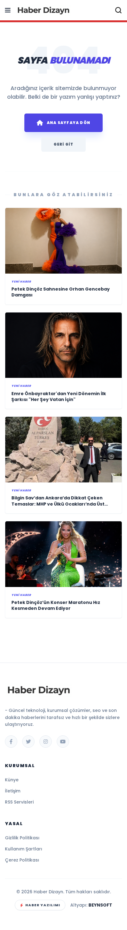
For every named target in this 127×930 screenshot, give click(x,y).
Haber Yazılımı (42, 905)
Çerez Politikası (22, 860)
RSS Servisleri (19, 802)
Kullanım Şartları (23, 849)
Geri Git (64, 144)
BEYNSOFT (100, 905)
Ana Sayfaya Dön (68, 122)
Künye (11, 780)
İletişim (12, 791)
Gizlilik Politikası (22, 838)
